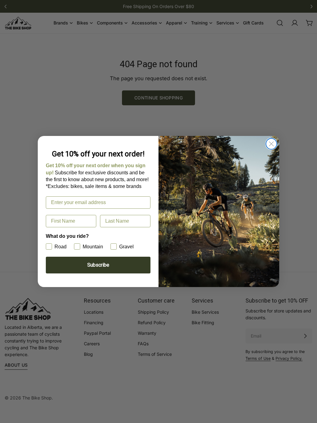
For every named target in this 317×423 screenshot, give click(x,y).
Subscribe (98, 265)
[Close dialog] (271, 143)
